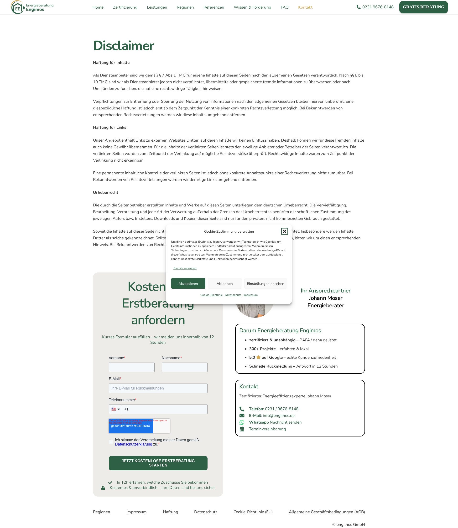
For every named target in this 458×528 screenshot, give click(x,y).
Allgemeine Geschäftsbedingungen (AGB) (327, 512)
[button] (284, 231)
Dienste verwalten (185, 268)
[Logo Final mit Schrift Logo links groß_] (32, 7)
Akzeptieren (188, 283)
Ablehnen (225, 283)
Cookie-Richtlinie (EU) (253, 512)
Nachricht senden (275, 422)
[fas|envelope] (244, 415)
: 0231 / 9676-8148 (273, 409)
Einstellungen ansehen (265, 283)
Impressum (251, 295)
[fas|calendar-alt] (244, 429)
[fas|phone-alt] (244, 409)
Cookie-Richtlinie (211, 295)
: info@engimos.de (272, 415)
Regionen (101, 512)
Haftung (170, 512)
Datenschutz (233, 295)
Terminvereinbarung (267, 429)
